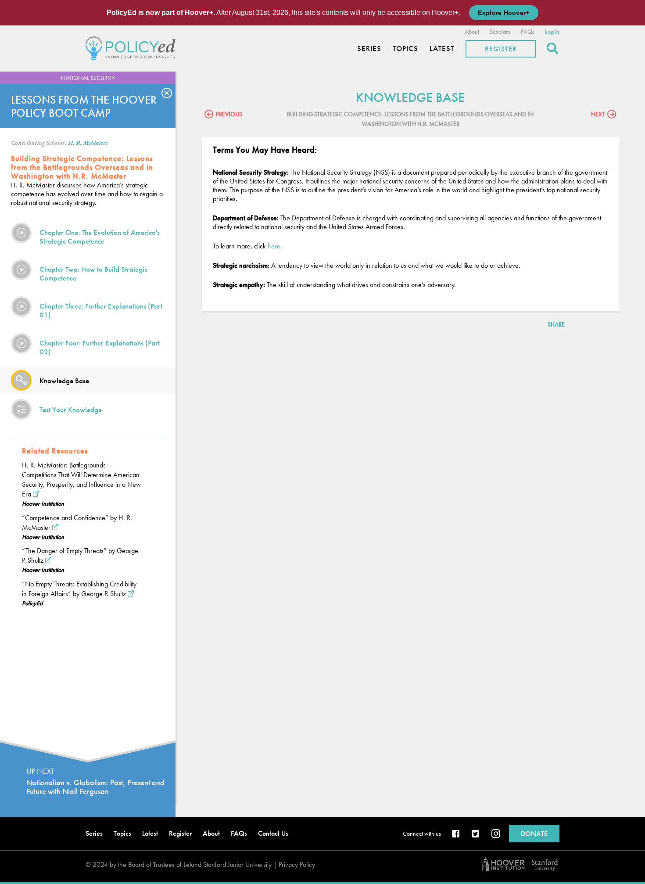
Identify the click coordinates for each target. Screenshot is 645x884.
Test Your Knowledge (70, 409)
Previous (229, 114)
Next (598, 114)
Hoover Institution (43, 503)
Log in (552, 32)
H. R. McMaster (88, 143)
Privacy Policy (297, 864)
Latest (442, 48)
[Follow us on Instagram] (495, 834)
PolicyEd (32, 603)
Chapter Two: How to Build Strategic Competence (93, 273)
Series (369, 48)
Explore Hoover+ (503, 12)
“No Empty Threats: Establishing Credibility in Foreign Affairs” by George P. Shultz (79, 588)
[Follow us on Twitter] (476, 834)
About (472, 32)
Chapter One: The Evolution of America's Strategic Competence (99, 236)
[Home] (133, 47)
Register (501, 49)
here (274, 246)
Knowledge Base (64, 380)
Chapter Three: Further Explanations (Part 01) (100, 310)
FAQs (527, 32)
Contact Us (273, 833)
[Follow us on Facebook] (456, 834)
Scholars (500, 32)
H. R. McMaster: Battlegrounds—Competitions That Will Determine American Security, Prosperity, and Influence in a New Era (81, 479)
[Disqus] (410, 452)
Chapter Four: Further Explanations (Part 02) (99, 347)
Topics (405, 48)
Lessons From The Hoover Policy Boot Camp (84, 106)
